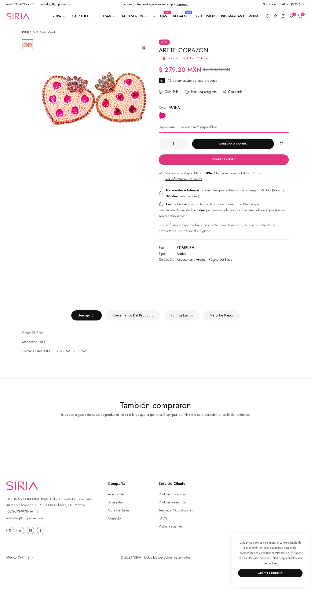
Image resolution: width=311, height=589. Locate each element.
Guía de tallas (118, 510)
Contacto (114, 518)
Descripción (86, 315)
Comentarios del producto (133, 315)
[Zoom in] (144, 48)
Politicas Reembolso (173, 502)
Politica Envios (182, 315)
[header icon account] (275, 16)
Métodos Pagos (222, 315)
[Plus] (182, 144)
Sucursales (115, 502)
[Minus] (164, 144)
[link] (59, 16)
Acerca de (116, 494)
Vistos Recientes (171, 526)
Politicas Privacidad (172, 494)
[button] (281, 144)
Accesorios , (186, 259)
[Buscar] (268, 16)
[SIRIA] (18, 16)
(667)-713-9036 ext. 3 (22, 511)
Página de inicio (220, 259)
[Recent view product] (283, 16)
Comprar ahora (223, 159)
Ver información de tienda (183, 179)
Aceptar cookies (270, 573)
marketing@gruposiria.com (25, 518)
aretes (181, 253)
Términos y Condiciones (176, 510)
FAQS (163, 518)
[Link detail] (10, 530)
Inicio (25, 32)
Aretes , (202, 259)
